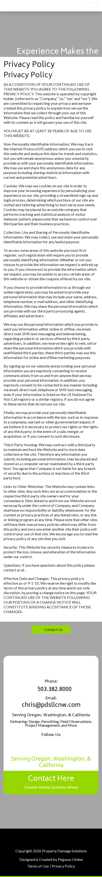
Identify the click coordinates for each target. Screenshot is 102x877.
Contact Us (53, 629)
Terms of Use (38, 866)
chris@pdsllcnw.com (51, 705)
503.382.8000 (54, 689)
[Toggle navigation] (93, 5)
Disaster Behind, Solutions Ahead (51, 781)
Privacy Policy (63, 866)
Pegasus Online (70, 859)
